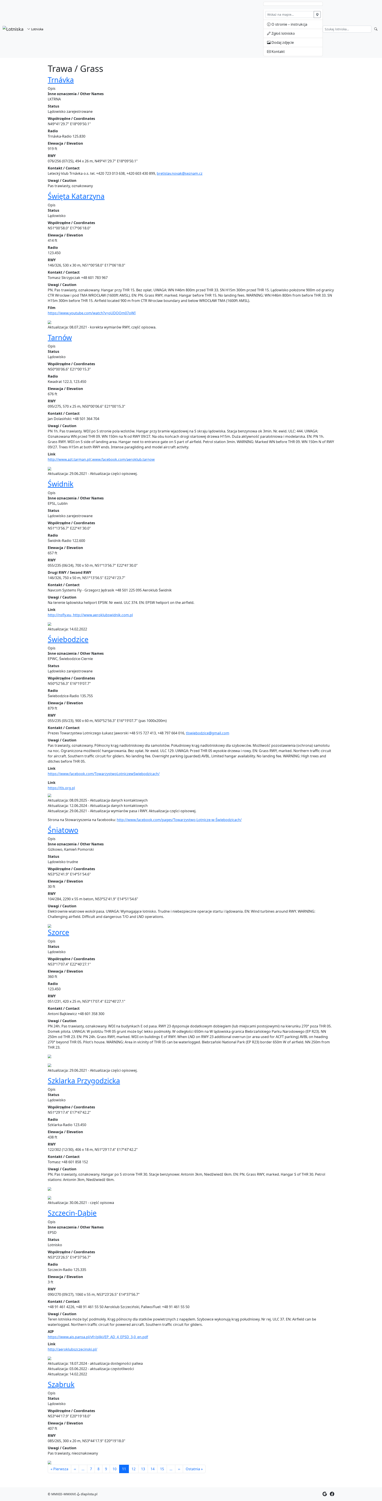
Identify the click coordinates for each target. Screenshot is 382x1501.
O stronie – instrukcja (289, 24)
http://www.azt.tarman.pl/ (69, 459)
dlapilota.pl (88, 1494)
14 (153, 1468)
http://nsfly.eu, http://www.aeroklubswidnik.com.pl (90, 614)
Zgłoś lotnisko (283, 33)
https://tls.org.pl (61, 787)
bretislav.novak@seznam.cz (179, 173)
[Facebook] (332, 1494)
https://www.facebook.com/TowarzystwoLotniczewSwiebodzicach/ (104, 773)
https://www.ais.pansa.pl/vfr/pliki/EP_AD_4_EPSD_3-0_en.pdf (98, 1336)
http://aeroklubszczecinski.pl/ (72, 1349)
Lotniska (36, 29)
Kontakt (278, 51)
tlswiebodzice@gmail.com (207, 733)
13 (143, 1468)
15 (162, 1468)
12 (134, 1468)
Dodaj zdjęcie (282, 42)
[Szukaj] (375, 29)
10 (115, 1468)
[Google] (325, 1494)
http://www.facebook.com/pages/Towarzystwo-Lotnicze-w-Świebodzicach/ (179, 819)
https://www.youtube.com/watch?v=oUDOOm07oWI (92, 313)
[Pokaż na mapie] (317, 14)
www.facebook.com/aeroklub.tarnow (123, 459)
